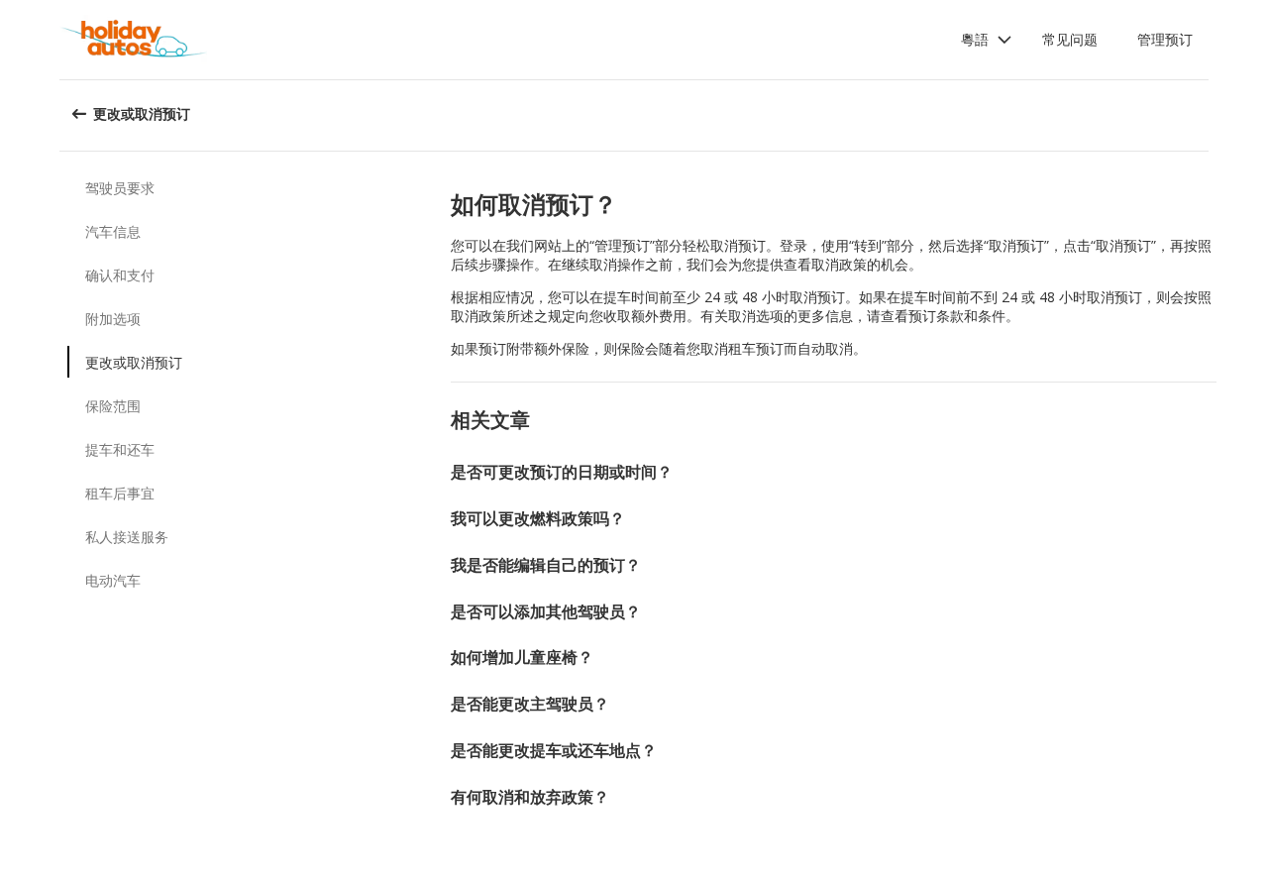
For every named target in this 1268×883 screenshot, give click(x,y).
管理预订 (1165, 39)
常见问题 (1070, 39)
